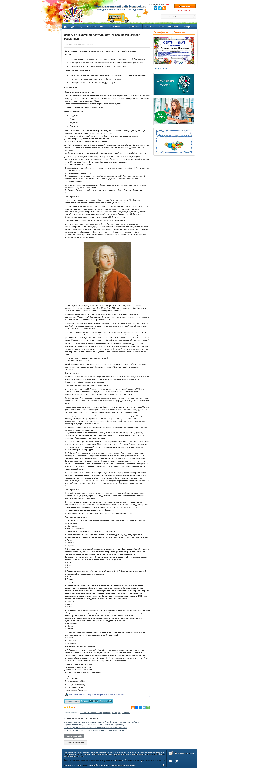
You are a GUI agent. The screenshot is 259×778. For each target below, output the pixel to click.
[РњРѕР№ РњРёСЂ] (140, 707)
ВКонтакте (155, 8)
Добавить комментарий (76, 742)
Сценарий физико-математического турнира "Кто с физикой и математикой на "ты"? (101, 722)
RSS (164, 8)
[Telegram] (144, 707)
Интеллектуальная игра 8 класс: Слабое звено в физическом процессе (95, 727)
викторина (126, 713)
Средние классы (114, 27)
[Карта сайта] (164, 765)
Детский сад (76, 27)
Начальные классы (95, 27)
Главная (65, 26)
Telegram (160, 8)
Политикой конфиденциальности (123, 765)
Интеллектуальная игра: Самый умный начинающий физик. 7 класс (94, 730)
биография (116, 713)
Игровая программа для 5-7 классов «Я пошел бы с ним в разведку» (94, 725)
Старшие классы (133, 27)
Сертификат (188, 27)
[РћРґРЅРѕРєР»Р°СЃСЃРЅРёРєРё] (133, 707)
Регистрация (184, 10)
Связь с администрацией (184, 753)
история (106, 713)
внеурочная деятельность (91, 713)
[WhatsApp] (148, 707)
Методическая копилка (168, 27)
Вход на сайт (185, 6)
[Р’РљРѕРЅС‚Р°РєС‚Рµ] (136, 707)
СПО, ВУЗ (149, 27)
